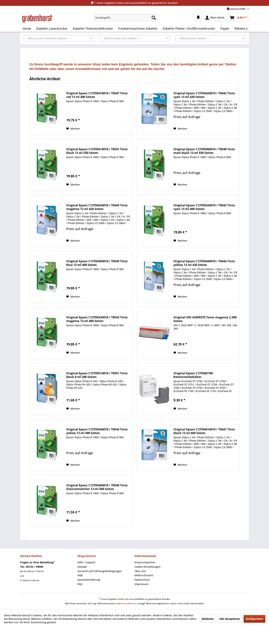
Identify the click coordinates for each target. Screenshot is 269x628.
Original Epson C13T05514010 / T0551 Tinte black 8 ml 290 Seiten (97, 375)
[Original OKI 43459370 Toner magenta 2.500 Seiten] (154, 333)
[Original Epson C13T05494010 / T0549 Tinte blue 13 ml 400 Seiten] (47, 277)
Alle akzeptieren (229, 619)
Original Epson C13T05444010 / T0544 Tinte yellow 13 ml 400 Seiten (97, 431)
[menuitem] (126, 17)
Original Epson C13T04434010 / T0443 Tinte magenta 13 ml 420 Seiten (97, 207)
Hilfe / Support (86, 562)
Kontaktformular (88, 69)
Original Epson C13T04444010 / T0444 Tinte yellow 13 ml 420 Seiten (204, 263)
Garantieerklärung (88, 579)
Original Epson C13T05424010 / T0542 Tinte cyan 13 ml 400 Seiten (204, 207)
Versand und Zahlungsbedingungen (99, 571)
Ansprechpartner (145, 562)
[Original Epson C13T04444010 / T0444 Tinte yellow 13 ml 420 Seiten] (154, 277)
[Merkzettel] (198, 17)
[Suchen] (154, 17)
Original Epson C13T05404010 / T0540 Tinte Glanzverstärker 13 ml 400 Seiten (97, 487)
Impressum (141, 584)
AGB (80, 575)
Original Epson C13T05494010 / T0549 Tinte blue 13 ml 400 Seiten (97, 263)
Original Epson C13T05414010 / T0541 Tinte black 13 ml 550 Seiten (97, 151)
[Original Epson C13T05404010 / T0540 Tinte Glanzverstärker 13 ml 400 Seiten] (47, 501)
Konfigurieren (254, 619)
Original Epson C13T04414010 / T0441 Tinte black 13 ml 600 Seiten (204, 431)
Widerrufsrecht (143, 575)
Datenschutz (142, 579)
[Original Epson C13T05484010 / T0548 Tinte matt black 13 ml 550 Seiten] (154, 165)
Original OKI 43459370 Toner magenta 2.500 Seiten (205, 319)
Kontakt (82, 566)
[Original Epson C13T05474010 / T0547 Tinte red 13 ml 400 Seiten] (47, 109)
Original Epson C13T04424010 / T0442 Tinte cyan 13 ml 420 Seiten (204, 95)
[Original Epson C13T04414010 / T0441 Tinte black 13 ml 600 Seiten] (154, 445)
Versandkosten (128, 603)
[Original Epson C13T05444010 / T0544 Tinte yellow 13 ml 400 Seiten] (47, 445)
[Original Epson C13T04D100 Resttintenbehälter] (154, 389)
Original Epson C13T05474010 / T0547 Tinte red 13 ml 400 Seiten (97, 95)
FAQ (79, 584)
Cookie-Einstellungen (147, 566)
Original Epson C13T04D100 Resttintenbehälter (193, 375)
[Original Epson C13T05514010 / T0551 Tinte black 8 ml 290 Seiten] (47, 389)
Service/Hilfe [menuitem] (237, 9)
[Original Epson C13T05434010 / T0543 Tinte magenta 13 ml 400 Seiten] (47, 333)
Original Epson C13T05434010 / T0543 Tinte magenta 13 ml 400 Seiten (97, 319)
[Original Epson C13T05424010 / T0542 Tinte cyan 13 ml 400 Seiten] (154, 221)
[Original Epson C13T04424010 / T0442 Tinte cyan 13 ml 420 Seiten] (154, 109)
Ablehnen (208, 619)
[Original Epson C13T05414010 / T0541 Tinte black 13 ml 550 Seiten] (47, 165)
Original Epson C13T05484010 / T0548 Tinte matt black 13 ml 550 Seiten (204, 151)
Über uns (140, 571)
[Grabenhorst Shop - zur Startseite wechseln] (37, 18)
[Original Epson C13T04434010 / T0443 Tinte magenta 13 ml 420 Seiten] (47, 221)
